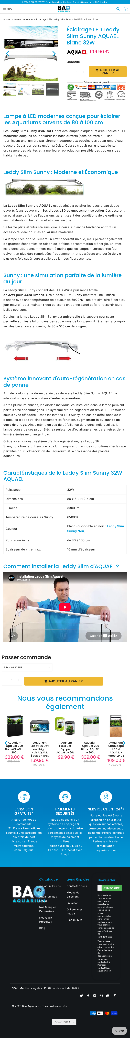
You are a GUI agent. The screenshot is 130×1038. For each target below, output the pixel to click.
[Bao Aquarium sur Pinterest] (95, 995)
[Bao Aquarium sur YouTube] (108, 995)
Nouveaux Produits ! (45, 919)
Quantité (73, 62)
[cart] (126, 8)
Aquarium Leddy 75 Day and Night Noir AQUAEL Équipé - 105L (40, 749)
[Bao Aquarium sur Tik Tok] (114, 996)
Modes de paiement (73, 894)
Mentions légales (31, 988)
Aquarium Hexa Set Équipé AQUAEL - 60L (65, 747)
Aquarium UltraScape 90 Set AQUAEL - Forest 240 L (116, 749)
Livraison (72, 903)
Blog (42, 928)
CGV (15, 988)
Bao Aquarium (30, 1006)
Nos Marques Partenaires (48, 909)
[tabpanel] (10, 89)
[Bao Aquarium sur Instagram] (101, 995)
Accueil (7, 19)
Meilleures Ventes (23, 19)
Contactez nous (77, 886)
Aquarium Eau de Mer (50, 888)
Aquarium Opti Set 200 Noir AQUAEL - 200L (14, 747)
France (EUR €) (63, 1022)
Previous (7, 53)
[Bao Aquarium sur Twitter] (82, 995)
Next (54, 53)
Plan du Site (74, 919)
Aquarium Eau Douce (48, 898)
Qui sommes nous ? (75, 911)
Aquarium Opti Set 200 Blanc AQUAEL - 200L (90, 747)
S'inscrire (111, 888)
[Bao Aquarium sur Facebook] (88, 995)
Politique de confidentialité (62, 988)
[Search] (118, 8)
